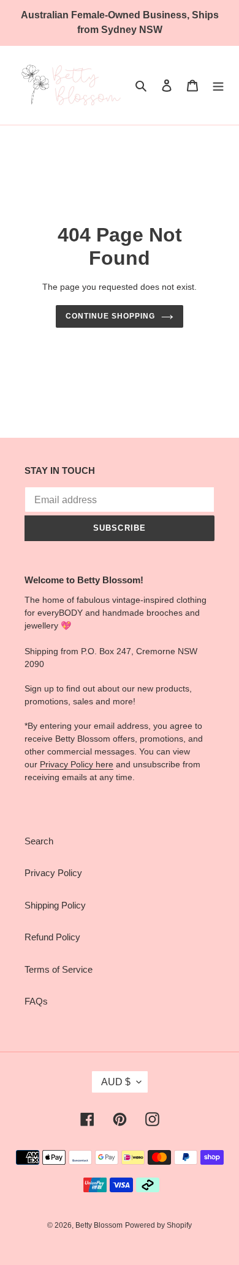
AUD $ (116, 1082)
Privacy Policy (53, 873)
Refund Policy (52, 937)
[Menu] (218, 85)
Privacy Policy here (76, 764)
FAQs (36, 1001)
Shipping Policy (55, 905)
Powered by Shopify (158, 1225)
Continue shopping (110, 316)
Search (39, 841)
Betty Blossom (99, 1225)
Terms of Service (59, 969)
